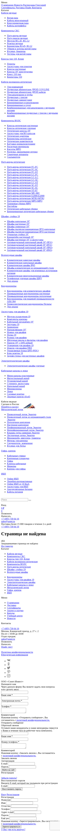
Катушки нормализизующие (21, 144)
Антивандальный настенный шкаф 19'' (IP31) (29, 245)
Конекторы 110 (14, 77)
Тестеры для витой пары (19, 54)
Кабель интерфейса (16, 25)
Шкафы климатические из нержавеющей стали (30, 268)
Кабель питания (15, 492)
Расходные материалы (18, 146)
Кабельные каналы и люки (14, 370)
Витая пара (12, 18)
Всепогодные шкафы (11, 255)
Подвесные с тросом (17, 97)
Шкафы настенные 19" (18, 224)
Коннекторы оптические (19, 138)
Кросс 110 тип (14, 74)
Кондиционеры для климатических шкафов (28, 291)
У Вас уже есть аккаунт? (13, 829)
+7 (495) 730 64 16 (10, 519)
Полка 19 (11, 335)
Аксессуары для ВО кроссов (21, 133)
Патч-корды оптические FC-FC (22, 167)
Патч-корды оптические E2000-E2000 (25, 195)
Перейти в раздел (9, 407)
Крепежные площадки (18, 458)
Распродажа (29, 5)
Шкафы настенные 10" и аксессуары (25, 239)
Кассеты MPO (14, 149)
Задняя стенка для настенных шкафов (25, 356)
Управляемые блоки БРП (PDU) (23, 350)
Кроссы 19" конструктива (20, 71)
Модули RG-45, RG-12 (18, 41)
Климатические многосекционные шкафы (28, 276)
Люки (10, 391)
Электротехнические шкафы (15, 361)
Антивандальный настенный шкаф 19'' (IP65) (29, 250)
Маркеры (11, 466)
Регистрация (13, 794)
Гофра (10, 461)
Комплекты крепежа (17, 319)
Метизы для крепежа (17, 440)
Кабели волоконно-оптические (16, 82)
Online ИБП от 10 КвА (18, 484)
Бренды (11, 613)
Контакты (37, 7)
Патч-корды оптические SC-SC (22, 188)
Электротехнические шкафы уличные (26, 366)
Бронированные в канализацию (23, 102)
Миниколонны (14, 389)
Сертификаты (8, 7)
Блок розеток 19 (15, 353)
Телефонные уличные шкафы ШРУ (24, 278)
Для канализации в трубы (20, 94)
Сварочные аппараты (17, 154)
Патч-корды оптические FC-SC (22, 169)
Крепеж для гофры (16, 469)
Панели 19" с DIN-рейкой (20, 343)
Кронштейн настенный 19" (20, 237)
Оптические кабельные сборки (22, 209)
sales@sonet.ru (8, 521)
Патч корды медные (17, 35)
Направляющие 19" (16, 329)
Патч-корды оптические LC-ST (22, 182)
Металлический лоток (12, 409)
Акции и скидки (15, 610)
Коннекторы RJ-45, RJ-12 (19, 46)
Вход (3, 794)
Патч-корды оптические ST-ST (22, 190)
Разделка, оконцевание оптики (22, 152)
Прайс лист (7, 647)
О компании (7, 5)
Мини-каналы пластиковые (20, 375)
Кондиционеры (8, 286)
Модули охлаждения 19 (18, 316)
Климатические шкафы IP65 (21, 265)
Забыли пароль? (9, 778)
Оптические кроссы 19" (19, 131)
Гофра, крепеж (8, 451)
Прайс (28, 7)
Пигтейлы (12, 206)
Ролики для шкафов (17, 337)
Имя (3, 803)
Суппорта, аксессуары (18, 383)
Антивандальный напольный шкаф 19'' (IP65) (29, 247)
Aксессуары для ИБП (17, 486)
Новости (18, 5)
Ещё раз (5, 818)
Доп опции (12, 281)
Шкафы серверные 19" (18, 226)
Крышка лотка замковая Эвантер (23, 433)
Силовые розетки (15, 394)
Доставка (20, 7)
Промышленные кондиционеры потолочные (29, 296)
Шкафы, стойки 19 (10, 216)
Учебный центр (15, 616)
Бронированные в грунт (19, 105)
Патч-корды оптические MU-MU (23, 193)
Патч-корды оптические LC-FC (22, 175)
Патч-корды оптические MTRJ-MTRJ (25, 198)
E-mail (4, 763)
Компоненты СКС (10, 30)
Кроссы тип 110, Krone (12, 59)
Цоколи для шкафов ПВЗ (19, 348)
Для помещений (15, 87)
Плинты (11, 64)
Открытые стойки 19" (18, 234)
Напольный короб (16, 386)
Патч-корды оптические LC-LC (22, 177)
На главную (7, 546)
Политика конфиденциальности (17, 652)
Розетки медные (15, 43)
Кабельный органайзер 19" (20, 322)
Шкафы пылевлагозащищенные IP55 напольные (31, 229)
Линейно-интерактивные (19, 481)
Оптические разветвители (20, 141)
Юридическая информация (14, 655)
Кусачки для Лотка (16, 446)
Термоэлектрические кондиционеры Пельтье (29, 304)
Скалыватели (13, 157)
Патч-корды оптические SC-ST (22, 185)
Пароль (4, 766)
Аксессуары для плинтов (19, 66)
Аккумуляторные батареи (19, 489)
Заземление (12, 327)
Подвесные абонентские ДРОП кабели (26, 92)
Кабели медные (9, 13)
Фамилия (5, 800)
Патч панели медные (17, 38)
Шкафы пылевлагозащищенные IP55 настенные (31, 232)
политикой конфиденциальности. (33, 720)
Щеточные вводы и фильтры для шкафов (27, 340)
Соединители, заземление (20, 443)
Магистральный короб (18, 378)
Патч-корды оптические (13, 162)
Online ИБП (13, 479)
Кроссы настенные (16, 69)
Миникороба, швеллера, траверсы (24, 438)
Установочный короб (17, 381)
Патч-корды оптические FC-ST (22, 172)
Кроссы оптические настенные (22, 125)
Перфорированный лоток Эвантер (24, 427)
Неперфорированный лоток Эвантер (25, 430)
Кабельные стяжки (16, 456)
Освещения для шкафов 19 (20, 345)
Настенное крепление (18, 425)
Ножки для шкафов (16, 332)
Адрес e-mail (7, 812)
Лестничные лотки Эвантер (21, 435)
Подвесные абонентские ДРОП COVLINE (28, 89)
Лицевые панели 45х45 (18, 396)
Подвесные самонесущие (19, 100)
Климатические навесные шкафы (23, 260)
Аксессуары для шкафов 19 (14, 311)
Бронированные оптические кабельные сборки (30, 211)
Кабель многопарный (17, 20)
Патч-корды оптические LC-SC (22, 180)
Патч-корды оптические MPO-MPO (24, 201)
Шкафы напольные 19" (18, 221)
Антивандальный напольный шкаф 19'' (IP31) (29, 242)
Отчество (5, 806)
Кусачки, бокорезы (16, 51)
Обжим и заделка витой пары (21, 48)
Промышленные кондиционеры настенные (28, 293)
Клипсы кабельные (16, 463)
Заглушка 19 (13, 324)
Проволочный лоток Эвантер (21, 414)
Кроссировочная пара (18, 23)
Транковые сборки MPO (19, 203)
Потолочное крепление (18, 422)
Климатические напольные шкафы (24, 262)
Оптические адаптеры (18, 136)
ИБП (3, 474)
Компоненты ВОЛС (11, 120)
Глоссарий (41, 5)
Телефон (5, 809)
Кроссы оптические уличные (21, 128)
